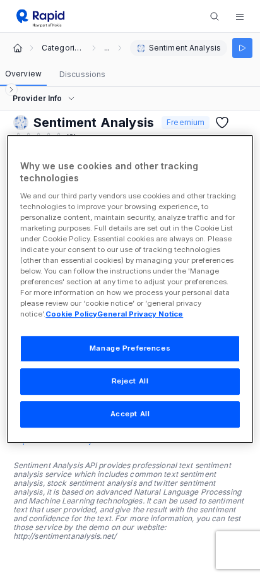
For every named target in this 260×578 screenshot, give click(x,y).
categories (63, 48)
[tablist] (55, 74)
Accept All (130, 413)
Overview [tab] (23, 73)
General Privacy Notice (140, 314)
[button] (240, 16)
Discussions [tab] (82, 74)
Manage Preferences (130, 348)
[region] (129, 289)
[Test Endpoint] (242, 48)
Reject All (130, 381)
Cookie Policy (71, 314)
